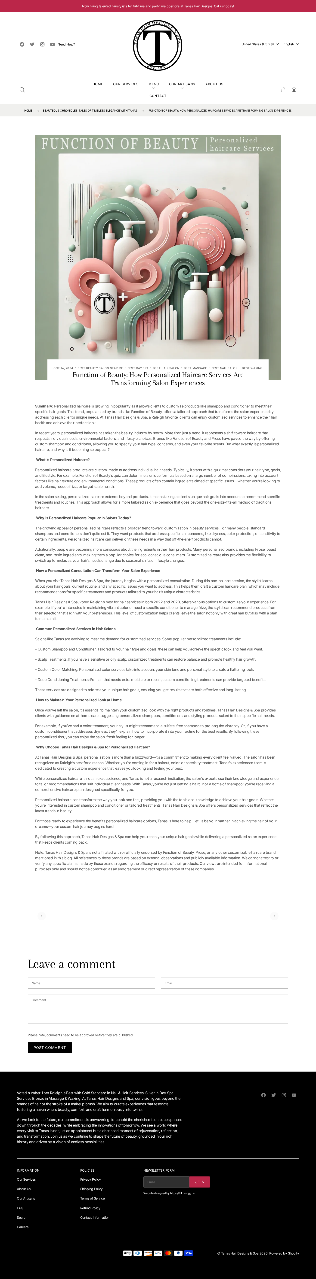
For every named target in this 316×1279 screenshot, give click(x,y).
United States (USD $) (258, 44)
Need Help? (66, 44)
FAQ (20, 1208)
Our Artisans (182, 84)
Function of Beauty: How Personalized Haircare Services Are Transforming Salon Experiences (220, 110)
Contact (158, 96)
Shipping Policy (91, 1189)
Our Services (125, 84)
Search (22, 1217)
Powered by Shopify (284, 1253)
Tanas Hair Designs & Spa (240, 1253)
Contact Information (94, 1217)
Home (98, 84)
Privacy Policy (90, 1179)
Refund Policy (90, 1208)
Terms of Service (92, 1198)
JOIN (199, 1182)
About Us (214, 84)
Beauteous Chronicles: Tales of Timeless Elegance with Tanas (90, 110)
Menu (154, 84)
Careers (22, 1227)
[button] (22, 90)
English (289, 44)
